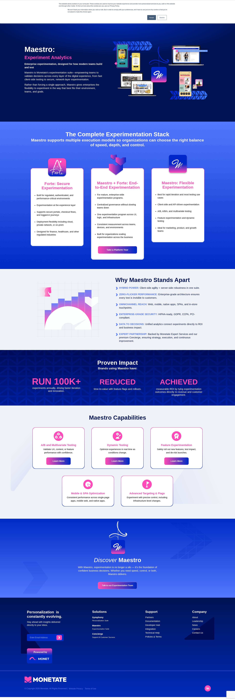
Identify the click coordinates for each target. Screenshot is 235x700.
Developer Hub (152, 625)
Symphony (97, 617)
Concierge (97, 634)
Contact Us (197, 633)
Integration (150, 629)
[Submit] (59, 637)
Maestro (96, 625)
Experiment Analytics (48, 57)
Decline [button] (162, 17)
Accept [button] (151, 17)
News (195, 625)
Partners (149, 617)
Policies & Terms (153, 637)
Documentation (152, 621)
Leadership (197, 621)
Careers (196, 629)
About (195, 617)
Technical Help (152, 633)
